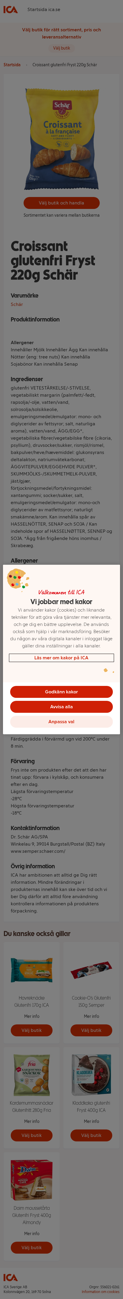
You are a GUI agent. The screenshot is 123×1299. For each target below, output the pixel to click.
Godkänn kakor (61, 692)
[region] (61, 649)
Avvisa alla (61, 706)
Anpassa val (61, 721)
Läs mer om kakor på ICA (61, 658)
